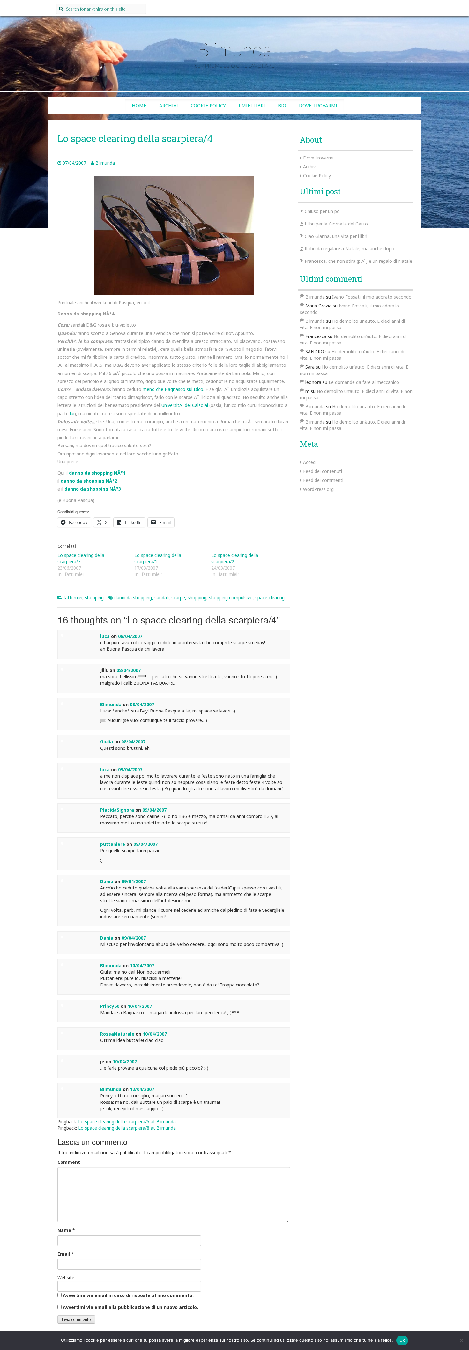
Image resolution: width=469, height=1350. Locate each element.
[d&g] (174, 235)
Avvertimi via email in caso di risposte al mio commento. (128, 1295)
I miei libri (252, 105)
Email (63, 1254)
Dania (106, 881)
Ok (402, 1340)
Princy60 (109, 1006)
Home (139, 105)
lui (72, 413)
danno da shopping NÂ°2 (89, 481)
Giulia (106, 742)
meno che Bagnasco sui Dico (173, 389)
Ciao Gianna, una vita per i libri (336, 236)
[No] (461, 1340)
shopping (94, 597)
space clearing (270, 597)
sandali (161, 597)
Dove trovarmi (318, 105)
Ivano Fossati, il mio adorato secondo (372, 297)
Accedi (309, 462)
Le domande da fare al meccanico (364, 382)
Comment (68, 1162)
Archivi (168, 105)
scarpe (178, 597)
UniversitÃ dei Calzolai (184, 405)
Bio (282, 105)
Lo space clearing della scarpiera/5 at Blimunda (127, 1121)
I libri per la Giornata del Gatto (336, 224)
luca (105, 636)
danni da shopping (133, 597)
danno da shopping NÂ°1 (97, 473)
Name (64, 1230)
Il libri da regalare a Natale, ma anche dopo (349, 249)
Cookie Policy (208, 105)
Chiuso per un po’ (322, 211)
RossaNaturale (117, 1034)
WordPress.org (318, 489)
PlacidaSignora (117, 810)
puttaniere (112, 844)
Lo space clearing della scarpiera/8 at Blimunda (127, 1128)
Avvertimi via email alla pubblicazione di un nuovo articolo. (130, 1307)
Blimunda (234, 49)
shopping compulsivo (231, 597)
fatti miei (72, 597)
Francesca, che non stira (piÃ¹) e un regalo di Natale (358, 261)
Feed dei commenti (323, 480)
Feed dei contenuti (322, 471)
